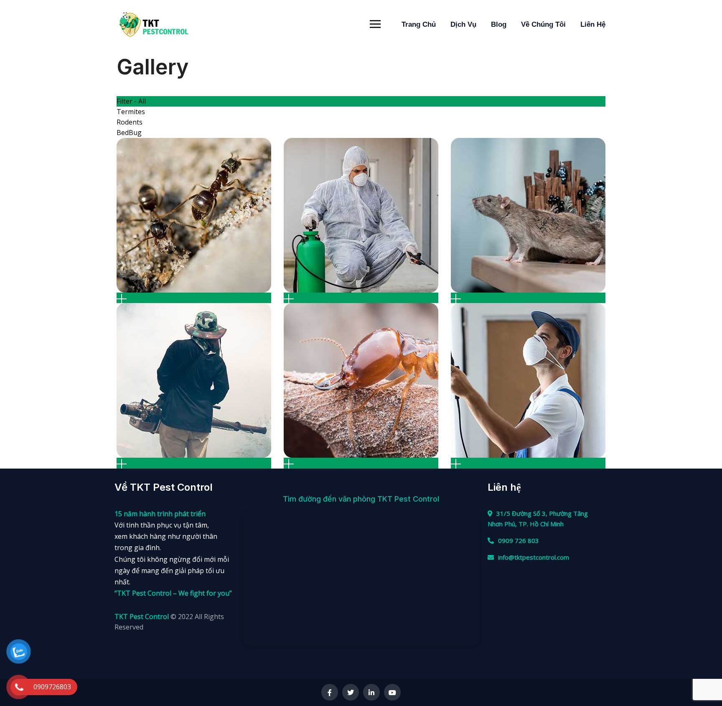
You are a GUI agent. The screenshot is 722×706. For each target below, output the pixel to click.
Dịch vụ (463, 24)
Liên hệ (592, 24)
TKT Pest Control (142, 616)
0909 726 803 (518, 540)
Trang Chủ (419, 24)
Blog (498, 24)
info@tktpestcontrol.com (533, 557)
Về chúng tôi (543, 24)
